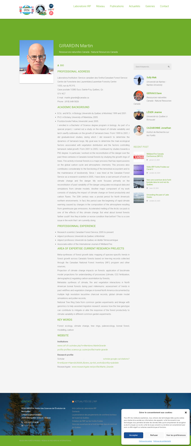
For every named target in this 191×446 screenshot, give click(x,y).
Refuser (154, 435)
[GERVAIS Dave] (139, 96)
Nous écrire (29, 425)
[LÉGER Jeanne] (139, 115)
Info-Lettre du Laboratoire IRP (84, 408)
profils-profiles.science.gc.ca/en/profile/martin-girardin (82, 349)
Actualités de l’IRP (85, 401)
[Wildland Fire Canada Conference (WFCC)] (139, 157)
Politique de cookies (145, 441)
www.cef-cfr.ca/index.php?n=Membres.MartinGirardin (81, 345)
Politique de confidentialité (162, 441)
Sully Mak (151, 77)
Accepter (133, 435)
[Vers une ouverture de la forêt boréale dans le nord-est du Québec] (139, 183)
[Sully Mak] (139, 80)
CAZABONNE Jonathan (159, 128)
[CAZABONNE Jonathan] (139, 130)
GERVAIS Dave (154, 93)
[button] (186, 412)
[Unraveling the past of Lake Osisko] (139, 198)
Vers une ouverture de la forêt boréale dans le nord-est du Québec (159, 182)
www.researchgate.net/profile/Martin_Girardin (92, 367)
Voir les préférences (176, 435)
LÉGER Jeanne (154, 112)
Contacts (76, 411)
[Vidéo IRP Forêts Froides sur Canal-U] (139, 170)
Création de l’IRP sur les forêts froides (87, 421)
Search (170, 66)
